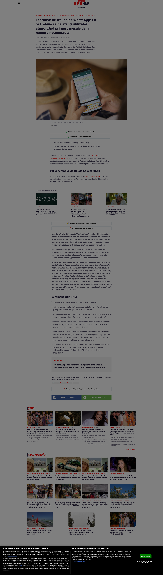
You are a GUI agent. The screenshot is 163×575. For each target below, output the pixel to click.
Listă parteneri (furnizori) (78, 561)
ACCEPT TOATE (145, 556)
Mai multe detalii (12, 556)
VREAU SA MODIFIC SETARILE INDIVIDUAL (145, 562)
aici (21, 565)
